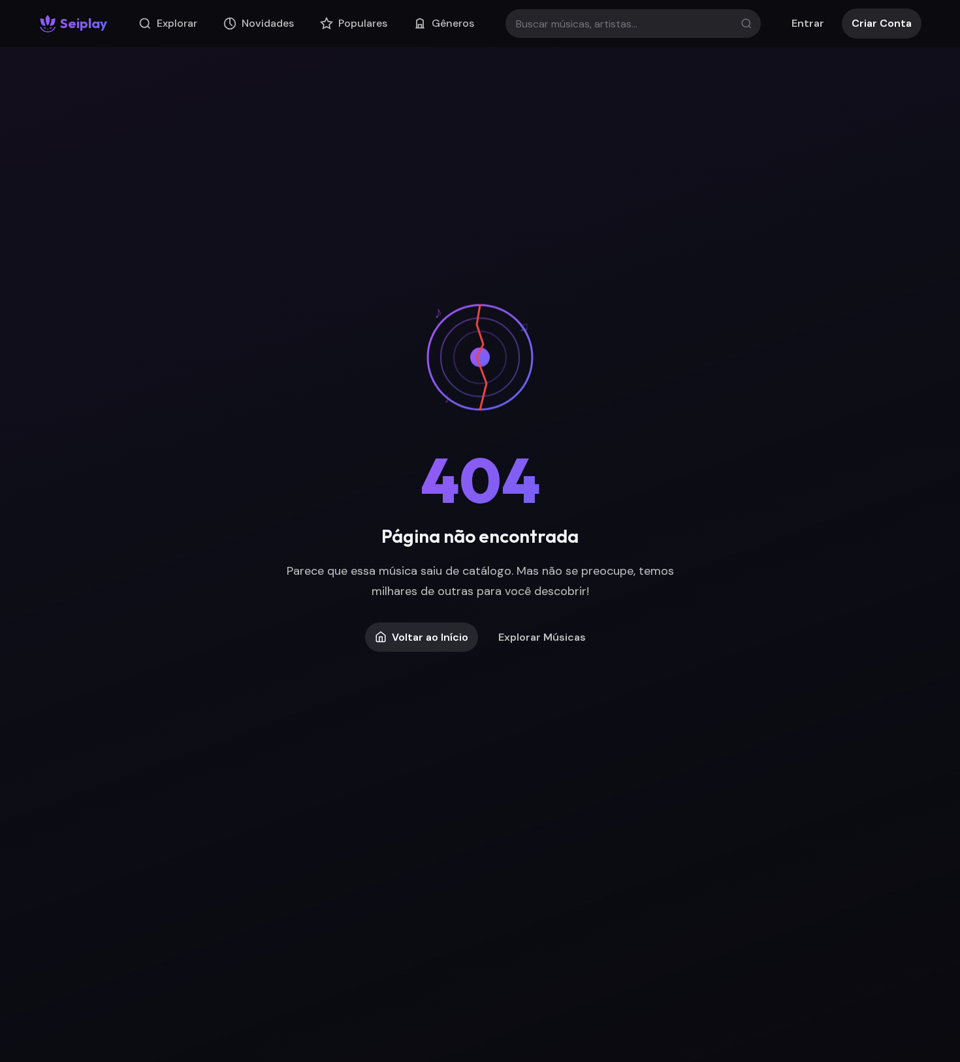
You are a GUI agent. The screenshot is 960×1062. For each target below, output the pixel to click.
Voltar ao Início (430, 637)
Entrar (808, 23)
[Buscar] (746, 23)
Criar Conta (882, 23)
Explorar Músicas (542, 637)
